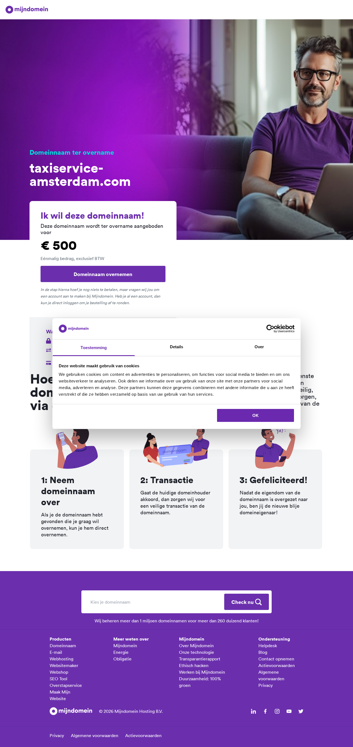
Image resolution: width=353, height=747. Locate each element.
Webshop (59, 672)
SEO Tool (58, 678)
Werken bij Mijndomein (202, 672)
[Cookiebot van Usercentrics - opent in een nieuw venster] (270, 329)
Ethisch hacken (193, 665)
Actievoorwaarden (276, 665)
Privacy (265, 685)
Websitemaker (64, 665)
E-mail (56, 652)
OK (255, 415)
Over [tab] (259, 346)
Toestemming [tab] (94, 347)
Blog (262, 652)
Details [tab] (176, 346)
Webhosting (61, 659)
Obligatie (122, 659)
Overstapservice (66, 685)
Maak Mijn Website (60, 695)
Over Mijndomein (196, 645)
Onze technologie (196, 652)
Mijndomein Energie (125, 649)
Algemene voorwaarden (271, 675)
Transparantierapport (199, 659)
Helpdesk (267, 645)
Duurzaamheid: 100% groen (200, 682)
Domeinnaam (63, 645)
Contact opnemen (276, 659)
